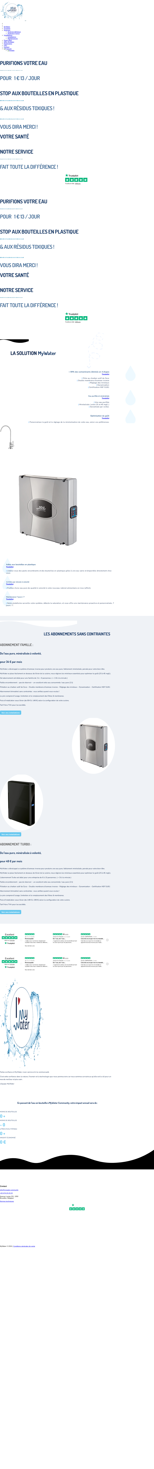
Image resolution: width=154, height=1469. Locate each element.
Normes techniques (7, 1201)
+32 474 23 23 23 (6, 1193)
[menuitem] (8, 49)
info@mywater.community (9, 1190)
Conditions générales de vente (24, 1246)
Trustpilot (105, 374)
